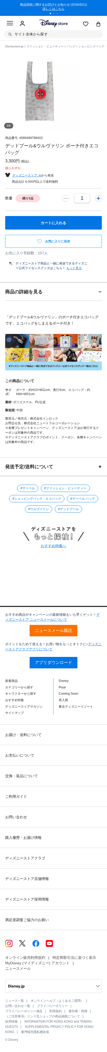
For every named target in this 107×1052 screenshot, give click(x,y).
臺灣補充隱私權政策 (35, 1032)
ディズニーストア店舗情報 (27, 879)
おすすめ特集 (14, 700)
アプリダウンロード (53, 662)
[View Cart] (98, 24)
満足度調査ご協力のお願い (27, 920)
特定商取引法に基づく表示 (74, 957)
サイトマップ (14, 713)
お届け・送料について (23, 735)
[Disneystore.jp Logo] (53, 23)
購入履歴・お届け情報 (23, 837)
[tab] (53, 291)
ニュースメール (18, 968)
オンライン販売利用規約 (25, 957)
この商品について (19, 381)
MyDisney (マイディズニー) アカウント (37, 963)
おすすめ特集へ (53, 546)
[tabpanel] (53, 8)
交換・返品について (21, 776)
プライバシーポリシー (52, 1006)
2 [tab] (55, 14)
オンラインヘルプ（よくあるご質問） (57, 1001)
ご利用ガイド (16, 796)
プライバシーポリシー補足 (24, 1011)
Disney (64, 681)
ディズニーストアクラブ (25, 858)
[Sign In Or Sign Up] (22, 23)
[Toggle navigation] (9, 24)
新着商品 (11, 681)
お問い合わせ (16, 817)
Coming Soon (68, 693)
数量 (8, 198)
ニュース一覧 (14, 1001)
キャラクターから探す (20, 693)
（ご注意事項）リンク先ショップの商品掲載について (42, 1016)
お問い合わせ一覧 (17, 1006)
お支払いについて (19, 755)
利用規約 (55, 1011)
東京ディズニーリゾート (76, 706)
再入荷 (63, 700)
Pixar (62, 687)
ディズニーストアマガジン (24, 706)
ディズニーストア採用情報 (27, 899)
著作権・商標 (78, 1011)
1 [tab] (52, 14)
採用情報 (11, 1021)
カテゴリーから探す (19, 687)
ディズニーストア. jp (26, 175)
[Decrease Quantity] (65, 198)
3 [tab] (59, 14)
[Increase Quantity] (98, 198)
